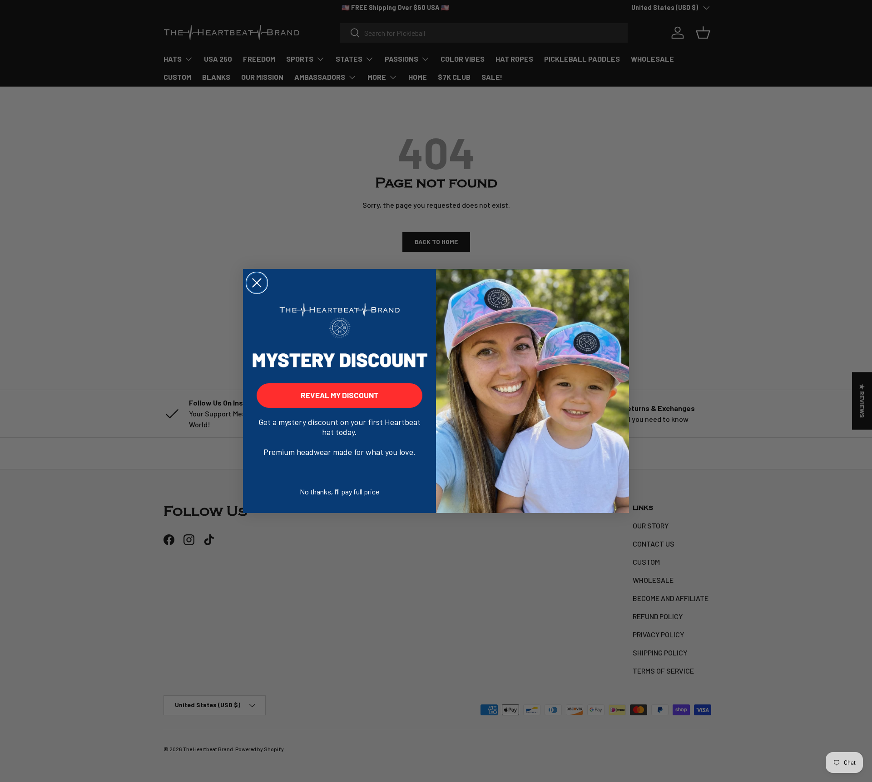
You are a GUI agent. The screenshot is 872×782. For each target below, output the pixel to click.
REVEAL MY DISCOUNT (340, 395)
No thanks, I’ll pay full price (339, 491)
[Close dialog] (257, 283)
